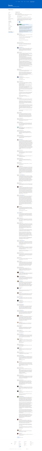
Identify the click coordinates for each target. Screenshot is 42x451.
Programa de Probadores (25, 443)
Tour (16, 1)
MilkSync (9, 17)
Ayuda (24, 1)
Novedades (19, 1)
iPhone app (9, 16)
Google (28, 28)
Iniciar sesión (27, 1)
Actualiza (22, 1)
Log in (18, 437)
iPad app (9, 15)
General (9, 28)
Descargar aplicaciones (20, 444)
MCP (20, 446)
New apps (9, 19)
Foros (24, 442)
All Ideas (9, 12)
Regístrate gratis (32, 1)
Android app (9, 14)
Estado (30, 444)
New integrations (10, 26)
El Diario (25, 444)
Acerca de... (15, 442)
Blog (14, 444)
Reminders (9, 29)
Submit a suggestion (11, 32)
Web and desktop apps (10, 18)
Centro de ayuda (31, 442)
